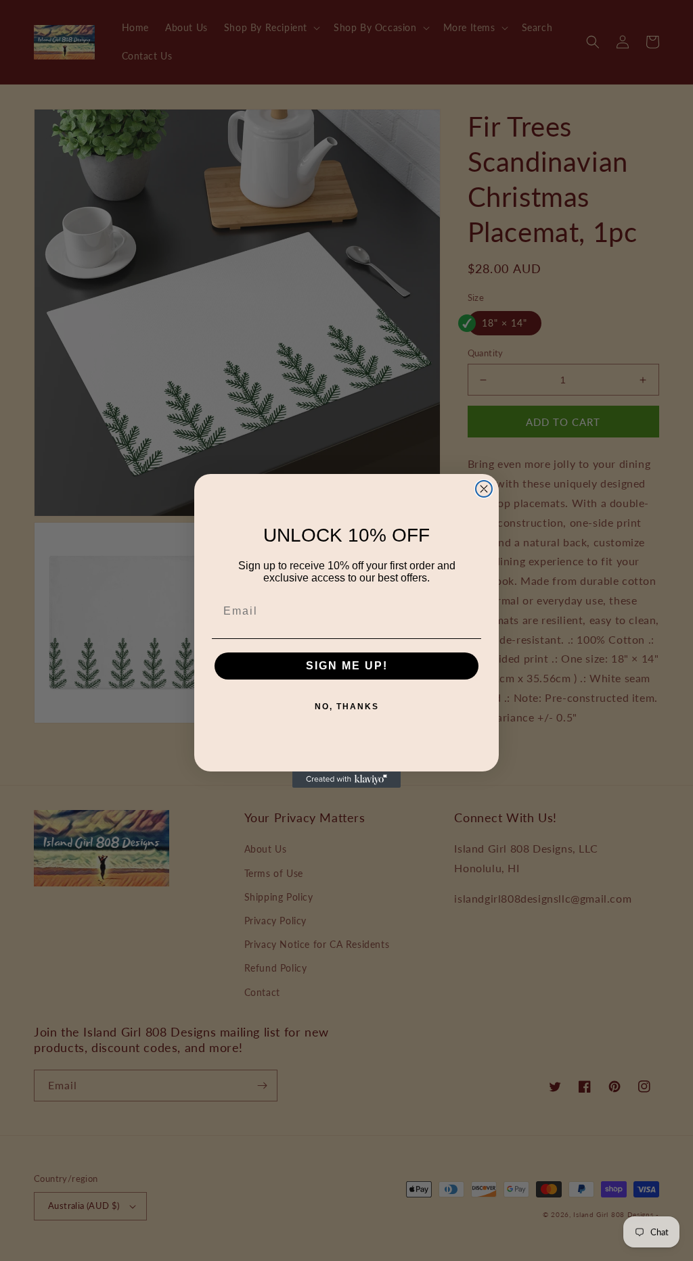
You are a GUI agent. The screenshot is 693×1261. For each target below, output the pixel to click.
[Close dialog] (484, 489)
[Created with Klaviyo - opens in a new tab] (346, 779)
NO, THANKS (347, 706)
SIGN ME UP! (347, 665)
